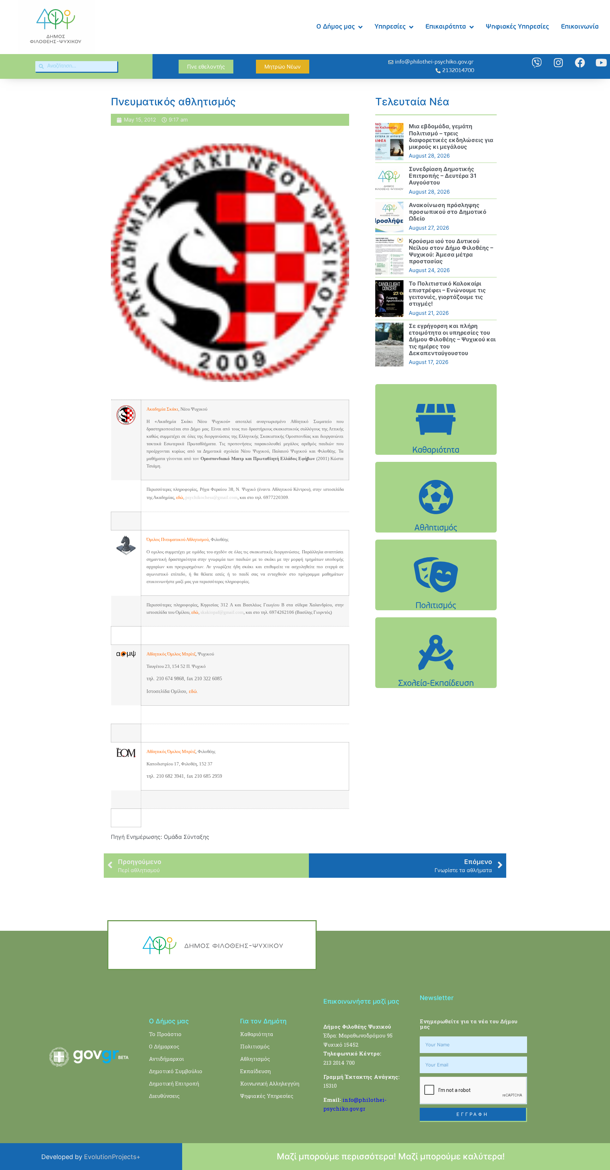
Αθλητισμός (255, 1058)
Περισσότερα (436, 437)
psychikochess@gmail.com (211, 497)
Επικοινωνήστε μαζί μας (361, 1001)
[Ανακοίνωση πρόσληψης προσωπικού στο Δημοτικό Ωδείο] (389, 217)
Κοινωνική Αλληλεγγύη (269, 1083)
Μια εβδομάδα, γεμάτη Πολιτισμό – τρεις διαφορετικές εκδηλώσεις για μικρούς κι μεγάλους (451, 136)
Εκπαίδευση (255, 1071)
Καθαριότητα (256, 1033)
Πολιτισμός (255, 1046)
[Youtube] (601, 63)
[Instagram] (558, 63)
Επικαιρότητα (445, 27)
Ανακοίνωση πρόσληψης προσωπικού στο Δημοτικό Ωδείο (447, 211)
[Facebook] (580, 63)
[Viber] (537, 63)
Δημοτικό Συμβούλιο (175, 1071)
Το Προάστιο (165, 1033)
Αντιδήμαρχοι (166, 1058)
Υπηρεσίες (390, 27)
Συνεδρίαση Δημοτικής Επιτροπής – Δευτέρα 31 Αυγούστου (443, 175)
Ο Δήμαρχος (164, 1046)
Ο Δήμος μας (335, 27)
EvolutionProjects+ (112, 1156)
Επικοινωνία (580, 27)
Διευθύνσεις (164, 1095)
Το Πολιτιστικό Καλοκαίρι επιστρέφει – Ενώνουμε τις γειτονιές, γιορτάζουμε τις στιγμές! (447, 293)
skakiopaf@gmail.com (222, 612)
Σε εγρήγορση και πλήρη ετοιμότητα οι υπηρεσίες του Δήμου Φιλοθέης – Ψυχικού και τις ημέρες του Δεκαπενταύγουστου (452, 339)
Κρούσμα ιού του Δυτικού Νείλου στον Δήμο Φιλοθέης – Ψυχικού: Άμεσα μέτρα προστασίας (451, 251)
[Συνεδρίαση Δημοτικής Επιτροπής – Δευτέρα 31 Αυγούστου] (389, 181)
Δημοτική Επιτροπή (174, 1083)
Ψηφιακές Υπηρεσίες (517, 27)
